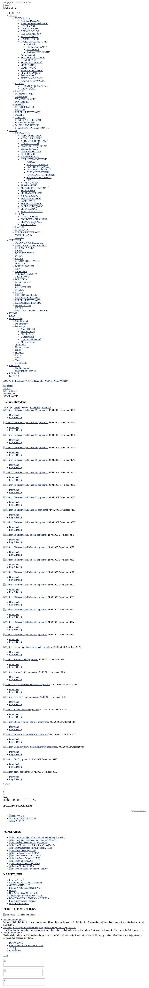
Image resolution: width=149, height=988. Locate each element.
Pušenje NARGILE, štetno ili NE (24, 888)
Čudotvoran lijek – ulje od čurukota (25, 882)
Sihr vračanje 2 (26, 659)
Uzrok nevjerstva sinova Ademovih (35, 747)
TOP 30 (12, 948)
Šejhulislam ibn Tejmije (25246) (33, 842)
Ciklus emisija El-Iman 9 (30, 535)
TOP (5, 955)
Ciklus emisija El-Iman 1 (30, 634)
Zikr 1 (22, 772)
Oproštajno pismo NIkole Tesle (23, 893)
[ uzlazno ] (46, 407)
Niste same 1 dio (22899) (30, 855)
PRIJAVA (20, 821)
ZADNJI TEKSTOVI (25, 818)
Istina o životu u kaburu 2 (31, 722)
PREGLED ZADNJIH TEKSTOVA (26, 945)
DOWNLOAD (16, 943)
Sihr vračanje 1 (26, 672)
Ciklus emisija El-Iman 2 (30, 622)
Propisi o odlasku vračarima (32, 684)
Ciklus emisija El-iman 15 (31, 460)
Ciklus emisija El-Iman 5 (30, 584)
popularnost (35, 407)
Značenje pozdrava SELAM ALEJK (26, 895)
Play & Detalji (15, 417)
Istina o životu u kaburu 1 (31, 734)
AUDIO (7, 381)
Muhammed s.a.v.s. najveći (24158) (35, 848)
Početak (7, 388)
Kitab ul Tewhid (26, 709)
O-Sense (142, 811)
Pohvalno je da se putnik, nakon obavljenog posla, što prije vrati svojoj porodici (39, 927)
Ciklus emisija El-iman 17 (31, 435)
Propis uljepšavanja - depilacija (23, 901)
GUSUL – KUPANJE (19, 885)
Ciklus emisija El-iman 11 (31, 510)
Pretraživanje (9, 393)
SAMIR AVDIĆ (36, 381)
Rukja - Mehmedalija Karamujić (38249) (37, 840)
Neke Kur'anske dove (19, 903)
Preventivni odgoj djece (14, 919)
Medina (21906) (26, 866)
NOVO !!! (20, 816)
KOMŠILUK (15, 950)
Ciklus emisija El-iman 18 (31, 422)
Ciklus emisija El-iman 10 (31, 522)
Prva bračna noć (16, 880)
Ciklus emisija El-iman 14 (31, 472)
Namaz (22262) (26, 861)
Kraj (5, 797)
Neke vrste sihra (26, 697)
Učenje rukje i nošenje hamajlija (34, 647)
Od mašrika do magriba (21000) (33, 868)
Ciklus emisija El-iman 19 (31, 410)
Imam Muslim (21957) (29, 863)
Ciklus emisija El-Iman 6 (30, 572)
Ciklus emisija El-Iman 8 (30, 547)
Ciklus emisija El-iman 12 (31, 497)
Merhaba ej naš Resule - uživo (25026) (37, 845)
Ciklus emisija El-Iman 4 (30, 597)
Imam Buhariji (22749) (29, 858)
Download (14, 415)
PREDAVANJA (19, 381)
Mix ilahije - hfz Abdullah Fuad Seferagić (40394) (42, 837)
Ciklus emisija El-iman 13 (31, 485)
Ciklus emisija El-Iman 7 (30, 559)
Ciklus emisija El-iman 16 (31, 447)
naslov (17, 407)
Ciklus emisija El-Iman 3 (30, 609)
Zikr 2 (22, 759)
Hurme (12, 890)
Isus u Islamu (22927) (29, 853)
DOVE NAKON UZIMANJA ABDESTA (29, 898)
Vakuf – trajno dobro (12, 932)
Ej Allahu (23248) (27, 850)
